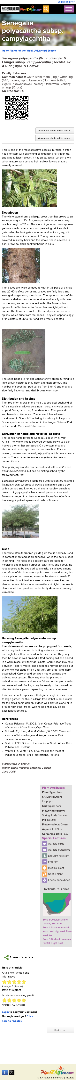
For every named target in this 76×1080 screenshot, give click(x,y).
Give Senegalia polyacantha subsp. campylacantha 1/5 (4, 981)
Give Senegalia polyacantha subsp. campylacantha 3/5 (14, 981)
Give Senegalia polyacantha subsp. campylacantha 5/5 (23, 981)
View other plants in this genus (54, 138)
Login (61, 1)
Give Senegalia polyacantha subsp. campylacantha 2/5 (9, 981)
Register (69, 1)
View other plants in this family (54, 130)
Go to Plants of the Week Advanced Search (29, 50)
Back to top (60, 1030)
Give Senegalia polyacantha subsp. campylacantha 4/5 (19, 981)
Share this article (21, 957)
